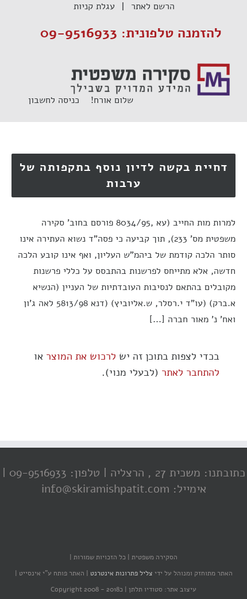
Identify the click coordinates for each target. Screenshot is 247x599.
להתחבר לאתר (190, 372)
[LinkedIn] (103, 534)
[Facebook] (149, 534)
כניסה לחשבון (59, 100)
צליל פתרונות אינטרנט (120, 573)
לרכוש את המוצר (81, 356)
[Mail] (80, 534)
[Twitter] (126, 534)
